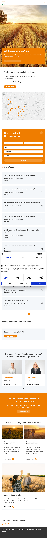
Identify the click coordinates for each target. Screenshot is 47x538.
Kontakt (9, 520)
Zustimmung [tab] (8, 257)
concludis (4, 531)
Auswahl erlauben (23, 283)
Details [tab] (23, 257)
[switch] (17, 278)
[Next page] (44, 314)
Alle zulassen (38, 283)
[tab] (23, 388)
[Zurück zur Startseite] (3, 3)
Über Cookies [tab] (39, 257)
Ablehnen (9, 283)
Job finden (23, 160)
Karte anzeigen (10, 86)
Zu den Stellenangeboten (12, 61)
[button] (44, 3)
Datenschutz (23, 520)
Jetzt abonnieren (23, 411)
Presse (3, 520)
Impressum (15, 520)
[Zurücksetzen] (41, 132)
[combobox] (33, 143)
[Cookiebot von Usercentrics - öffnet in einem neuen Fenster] (36, 254)
